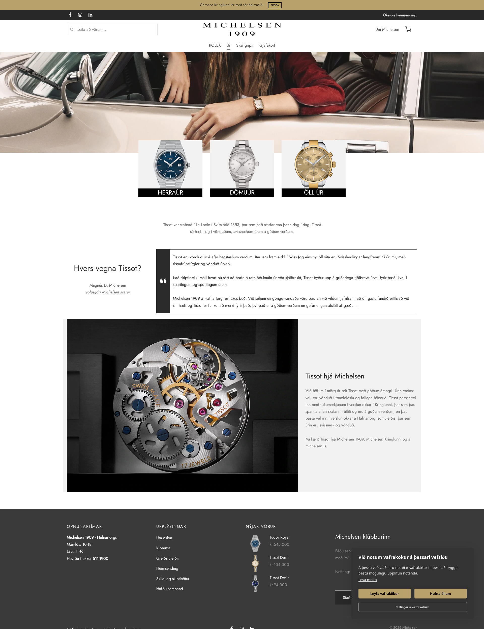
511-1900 (100, 558)
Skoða (275, 5)
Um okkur (164, 538)
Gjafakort (267, 45)
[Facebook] (70, 15)
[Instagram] (80, 15)
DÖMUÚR (242, 192)
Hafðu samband (169, 589)
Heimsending (167, 568)
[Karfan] (408, 29)
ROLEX (215, 45)
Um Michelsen (387, 29)
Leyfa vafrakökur (384, 593)
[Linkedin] (90, 15)
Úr (228, 45)
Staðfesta (350, 597)
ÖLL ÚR (313, 192)
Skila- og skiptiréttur (172, 579)
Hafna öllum (440, 593)
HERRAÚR (170, 192)
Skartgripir (245, 45)
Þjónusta (163, 548)
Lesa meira (367, 579)
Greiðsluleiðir (167, 558)
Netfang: (342, 572)
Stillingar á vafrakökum (413, 607)
